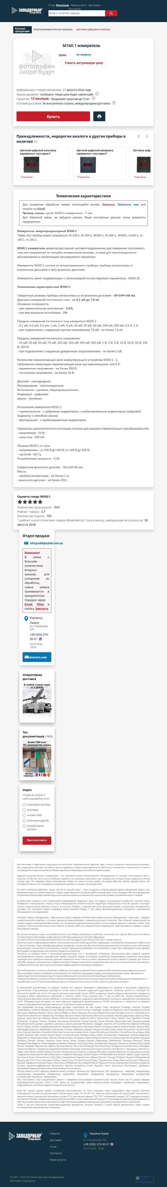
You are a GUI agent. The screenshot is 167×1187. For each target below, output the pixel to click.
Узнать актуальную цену (84, 63)
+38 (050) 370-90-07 (97, 1144)
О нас (51, 5)
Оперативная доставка (32, 677)
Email (28, 604)
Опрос (27, 790)
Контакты (75, 9)
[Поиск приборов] (111, 13)
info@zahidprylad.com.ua (46, 543)
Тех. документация (38, 734)
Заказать (41, 608)
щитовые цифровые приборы (93, 29)
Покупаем (62, 5)
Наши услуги (79, 5)
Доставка (94, 5)
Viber (40, 604)
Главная (55, 1133)
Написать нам (37, 657)
